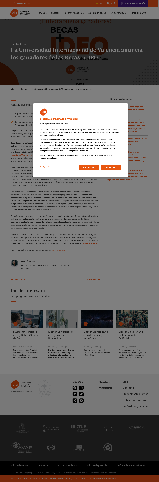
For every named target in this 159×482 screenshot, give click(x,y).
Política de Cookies (69, 155)
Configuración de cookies (49, 167)
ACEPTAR (110, 168)
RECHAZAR (88, 168)
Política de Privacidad (96, 155)
